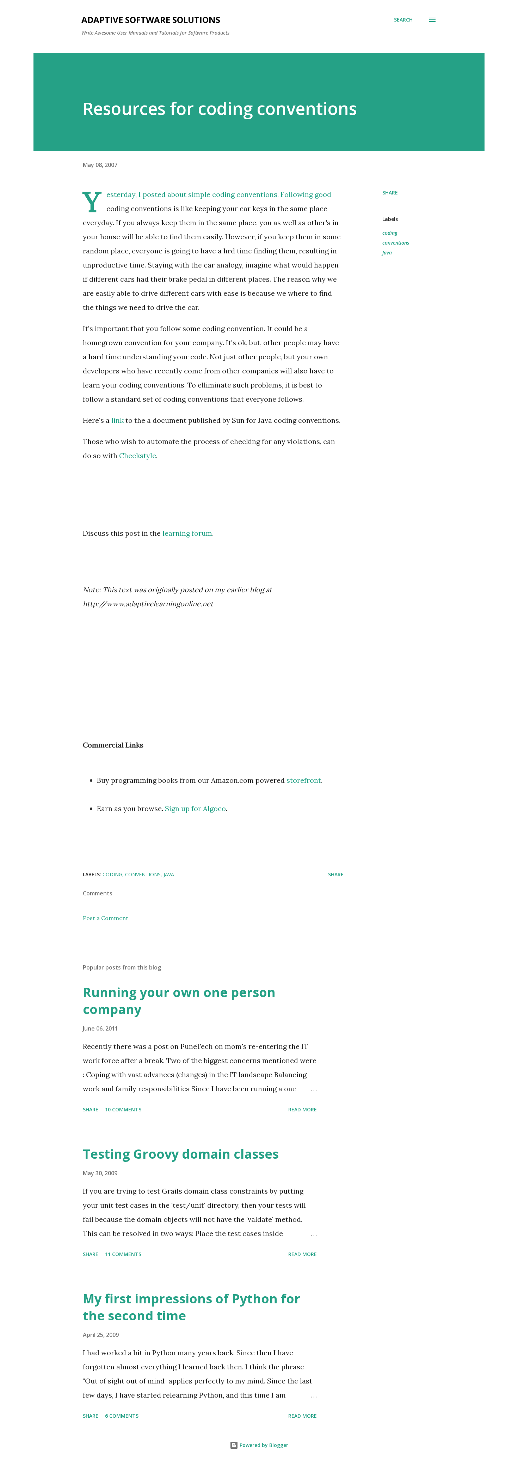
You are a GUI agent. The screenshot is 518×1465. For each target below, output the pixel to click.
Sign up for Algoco (195, 808)
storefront (303, 780)
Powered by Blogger (263, 1445)
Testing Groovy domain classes (181, 1154)
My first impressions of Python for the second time (191, 1307)
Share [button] (390, 192)
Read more (302, 1109)
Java (387, 252)
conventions (395, 242)
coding (389, 232)
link (117, 420)
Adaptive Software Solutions (150, 19)
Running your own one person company (179, 1001)
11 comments (123, 1254)
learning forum (187, 533)
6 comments (121, 1415)
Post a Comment (105, 917)
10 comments (123, 1109)
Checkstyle (137, 455)
